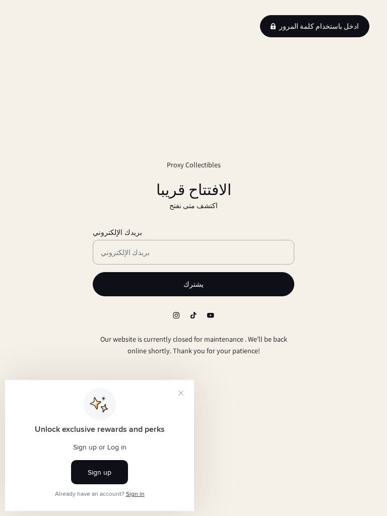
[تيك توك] (193, 315)
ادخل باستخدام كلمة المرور (319, 26)
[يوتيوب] (210, 315)
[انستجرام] (176, 315)
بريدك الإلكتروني (117, 232)
